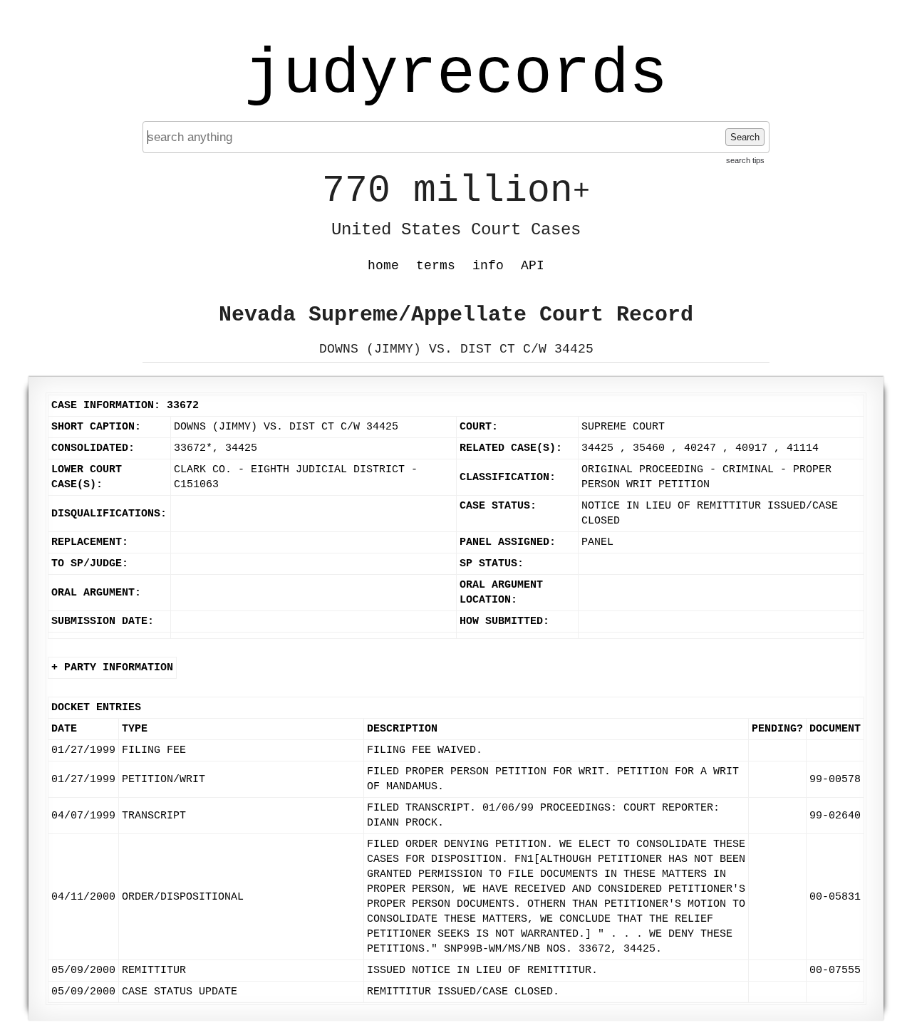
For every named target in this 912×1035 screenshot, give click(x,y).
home (383, 266)
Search (745, 137)
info (488, 266)
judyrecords (456, 75)
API (532, 266)
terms (435, 266)
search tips (745, 160)
